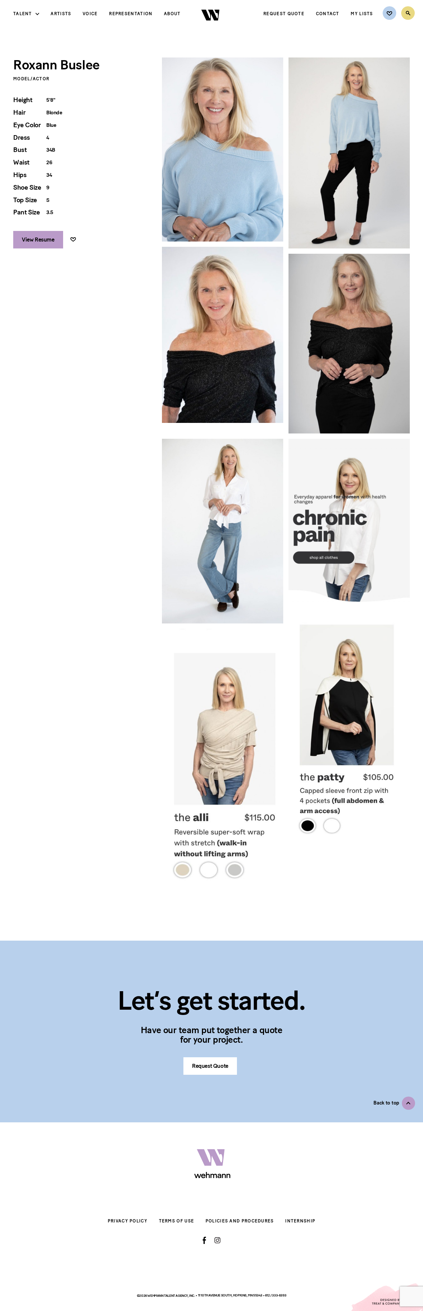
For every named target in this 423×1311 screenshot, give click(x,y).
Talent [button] (22, 13)
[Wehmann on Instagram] (217, 1240)
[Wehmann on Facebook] (204, 1240)
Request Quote (283, 13)
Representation (130, 13)
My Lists (362, 13)
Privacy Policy (127, 1220)
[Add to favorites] (73, 239)
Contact (327, 13)
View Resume (38, 239)
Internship (300, 1220)
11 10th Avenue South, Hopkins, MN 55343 (230, 1295)
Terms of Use (176, 1220)
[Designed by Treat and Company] (386, 1297)
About (172, 13)
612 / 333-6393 (275, 1295)
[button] (394, 1103)
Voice (90, 13)
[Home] (211, 26)
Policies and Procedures (240, 1220)
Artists (61, 13)
